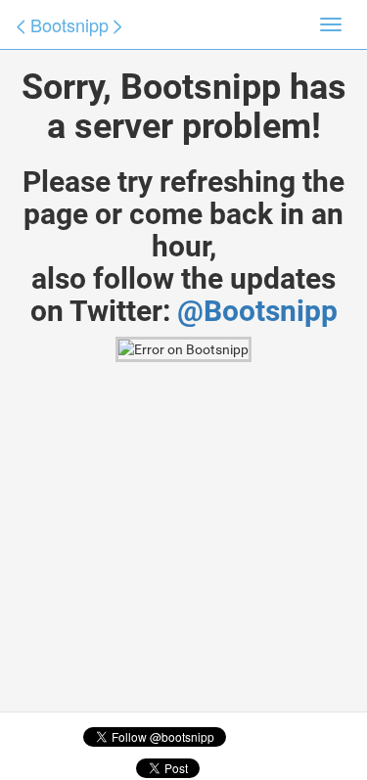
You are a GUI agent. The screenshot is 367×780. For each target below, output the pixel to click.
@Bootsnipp (257, 311)
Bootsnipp (69, 24)
